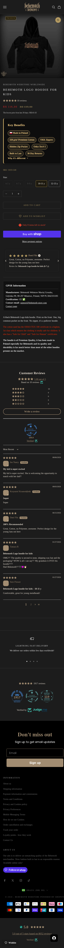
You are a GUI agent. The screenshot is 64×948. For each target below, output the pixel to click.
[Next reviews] (58, 261)
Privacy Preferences (12, 809)
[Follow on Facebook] (4, 880)
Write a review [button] (32, 411)
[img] (9, 458)
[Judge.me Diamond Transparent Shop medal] (31, 430)
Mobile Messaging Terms (14, 814)
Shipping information (12, 789)
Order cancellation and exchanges (17, 825)
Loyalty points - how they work (17, 835)
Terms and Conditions (12, 799)
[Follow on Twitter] (12, 880)
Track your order (10, 830)
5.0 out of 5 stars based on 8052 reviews (32, 933)
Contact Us (8, 840)
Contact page (11, 306)
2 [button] (31, 604)
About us (7, 783)
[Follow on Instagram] (20, 880)
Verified (30, 441)
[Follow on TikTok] (28, 880)
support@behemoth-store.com (33, 303)
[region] (32, 646)
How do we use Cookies (13, 820)
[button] (10, 101)
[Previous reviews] (6, 261)
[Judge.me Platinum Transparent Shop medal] (32, 696)
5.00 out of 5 (40, 379)
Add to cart (32, 205)
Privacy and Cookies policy (15, 804)
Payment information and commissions (20, 794)
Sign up (35, 762)
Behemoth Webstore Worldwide (24, 85)
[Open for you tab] (54, 938)
